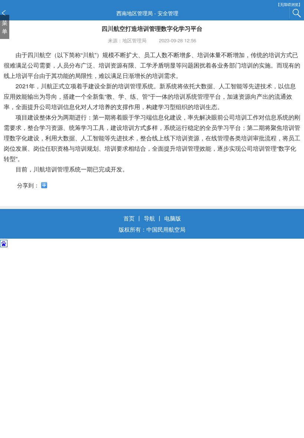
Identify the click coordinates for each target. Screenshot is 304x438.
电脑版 (172, 218)
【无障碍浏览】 (289, 5)
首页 (129, 218)
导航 (149, 218)
